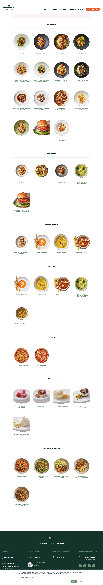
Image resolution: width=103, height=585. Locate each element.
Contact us (93, 9)
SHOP (80, 9)
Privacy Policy (66, 573)
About (47, 9)
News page (34, 557)
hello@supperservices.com (9, 563)
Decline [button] (80, 581)
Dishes (72, 9)
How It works (60, 9)
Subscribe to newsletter (90, 558)
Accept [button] (73, 581)
